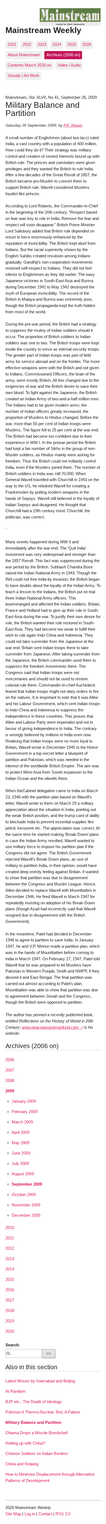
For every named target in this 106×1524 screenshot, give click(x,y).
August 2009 (23, 1173)
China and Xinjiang (21, 1464)
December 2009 (26, 1215)
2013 (9, 1258)
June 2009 (21, 1153)
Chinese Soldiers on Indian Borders (36, 1453)
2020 (9, 1331)
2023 (42, 44)
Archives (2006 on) (63, 54)
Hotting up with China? (25, 1443)
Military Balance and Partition (33, 1422)
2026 (86, 44)
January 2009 (24, 1101)
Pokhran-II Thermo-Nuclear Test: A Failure (42, 1412)
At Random (15, 1391)
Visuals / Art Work (23, 75)
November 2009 (26, 1205)
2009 (9, 1090)
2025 (71, 44)
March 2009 (22, 1122)
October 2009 (24, 1194)
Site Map (13, 1513)
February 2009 (25, 1111)
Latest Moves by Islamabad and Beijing (40, 1381)
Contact (45, 1513)
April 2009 (20, 1132)
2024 (56, 44)
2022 (27, 44)
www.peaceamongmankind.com (50, 1027)
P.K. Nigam (73, 125)
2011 (9, 1238)
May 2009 (20, 1142)
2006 (9, 1059)
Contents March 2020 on (29, 65)
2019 (9, 1321)
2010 (9, 1227)
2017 (9, 1300)
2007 (9, 1070)
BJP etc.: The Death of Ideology (33, 1401)
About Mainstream (24, 54)
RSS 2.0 (62, 1513)
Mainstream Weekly (43, 30)
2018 (9, 1310)
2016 (9, 1289)
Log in (29, 1513)
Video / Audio (69, 65)
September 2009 (27, 1184)
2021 (12, 44)
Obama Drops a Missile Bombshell (36, 1432)
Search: (12, 1345)
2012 (9, 1248)
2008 (9, 1080)
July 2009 (20, 1163)
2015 (9, 1279)
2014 (9, 1269)
